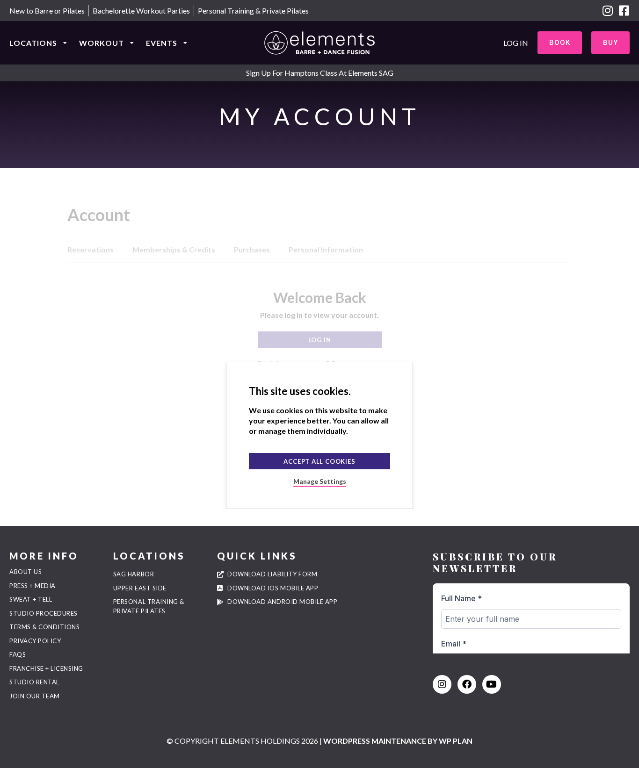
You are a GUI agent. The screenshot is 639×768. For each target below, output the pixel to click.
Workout (101, 42)
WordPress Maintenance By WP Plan (397, 740)
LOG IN (515, 42)
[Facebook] (466, 684)
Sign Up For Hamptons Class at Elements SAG (319, 72)
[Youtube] (491, 684)
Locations (33, 42)
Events (161, 42)
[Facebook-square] (624, 10)
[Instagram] (607, 10)
